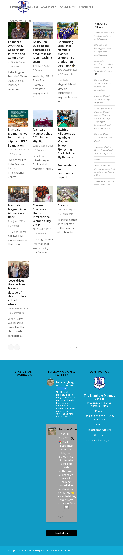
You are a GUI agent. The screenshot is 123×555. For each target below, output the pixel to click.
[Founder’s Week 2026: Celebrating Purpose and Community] (18, 30)
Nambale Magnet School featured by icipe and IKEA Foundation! (18, 137)
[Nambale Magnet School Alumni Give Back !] (18, 194)
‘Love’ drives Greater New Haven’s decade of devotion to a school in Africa (17, 292)
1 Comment (16, 154)
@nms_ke (65, 433)
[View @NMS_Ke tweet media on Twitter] (66, 507)
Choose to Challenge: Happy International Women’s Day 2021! (42, 215)
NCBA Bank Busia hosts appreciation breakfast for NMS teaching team (42, 52)
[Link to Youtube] (9, 35)
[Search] (30, 21)
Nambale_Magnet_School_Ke (66, 429)
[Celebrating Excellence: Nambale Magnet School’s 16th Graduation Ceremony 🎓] (67, 30)
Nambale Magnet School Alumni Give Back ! (18, 211)
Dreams (62, 205)
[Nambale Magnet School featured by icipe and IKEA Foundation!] (18, 118)
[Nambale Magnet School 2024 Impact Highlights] (43, 118)
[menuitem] (16, 7)
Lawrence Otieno (64, 550)
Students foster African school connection (104, 183)
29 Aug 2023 (63, 438)
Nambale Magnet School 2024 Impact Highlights (43, 135)
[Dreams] (67, 194)
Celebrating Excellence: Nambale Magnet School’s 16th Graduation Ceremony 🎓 (66, 54)
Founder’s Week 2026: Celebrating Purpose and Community (16, 50)
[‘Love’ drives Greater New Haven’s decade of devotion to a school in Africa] (18, 269)
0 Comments (15, 66)
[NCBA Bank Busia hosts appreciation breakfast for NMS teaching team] (43, 30)
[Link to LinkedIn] (13, 35)
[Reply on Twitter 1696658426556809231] (60, 512)
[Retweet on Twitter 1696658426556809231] (66, 512)
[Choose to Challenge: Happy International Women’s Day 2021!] (43, 194)
